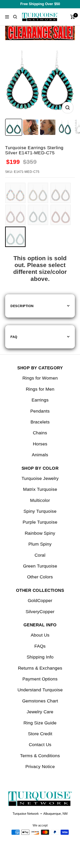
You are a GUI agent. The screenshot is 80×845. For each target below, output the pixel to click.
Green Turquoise (40, 565)
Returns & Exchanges (40, 668)
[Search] (15, 17)
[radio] (15, 193)
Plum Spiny (40, 544)
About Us (40, 635)
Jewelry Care (40, 711)
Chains (40, 432)
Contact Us (40, 744)
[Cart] (72, 17)
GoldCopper (40, 600)
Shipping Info (40, 656)
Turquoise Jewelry (40, 478)
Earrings (40, 399)
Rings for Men (40, 389)
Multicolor (40, 500)
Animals (40, 454)
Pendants (40, 411)
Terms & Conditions (40, 755)
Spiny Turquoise (40, 511)
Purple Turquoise (40, 522)
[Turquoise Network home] (40, 795)
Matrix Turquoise (40, 489)
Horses (40, 443)
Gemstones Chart (40, 700)
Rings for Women (40, 378)
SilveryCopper (40, 611)
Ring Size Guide (40, 722)
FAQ (13, 337)
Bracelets (40, 421)
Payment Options (40, 678)
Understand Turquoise (40, 689)
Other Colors (40, 576)
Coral (40, 555)
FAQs (40, 646)
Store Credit (40, 733)
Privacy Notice (40, 766)
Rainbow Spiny (40, 533)
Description (22, 306)
